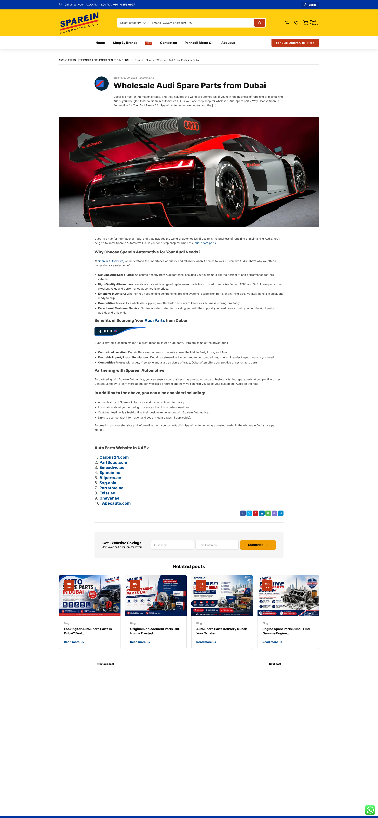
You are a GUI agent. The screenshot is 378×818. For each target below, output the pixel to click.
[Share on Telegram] (281, 513)
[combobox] (133, 23)
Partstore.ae (111, 488)
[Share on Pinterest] (255, 513)
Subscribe (255, 545)
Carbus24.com (114, 457)
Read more (72, 642)
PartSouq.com (113, 462)
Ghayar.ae (109, 498)
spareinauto (146, 77)
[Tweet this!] (249, 513)
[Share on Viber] (274, 513)
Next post (275, 663)
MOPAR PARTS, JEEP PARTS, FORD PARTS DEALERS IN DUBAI (94, 60)
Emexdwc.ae (111, 467)
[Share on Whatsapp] (268, 513)
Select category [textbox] (130, 22)
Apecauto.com (116, 503)
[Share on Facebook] (243, 513)
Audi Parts (154, 320)
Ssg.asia (107, 482)
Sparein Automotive (110, 261)
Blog (137, 60)
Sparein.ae (109, 472)
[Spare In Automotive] (79, 22)
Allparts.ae (110, 477)
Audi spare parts (205, 243)
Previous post (105, 663)
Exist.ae (107, 493)
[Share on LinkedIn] (262, 513)
